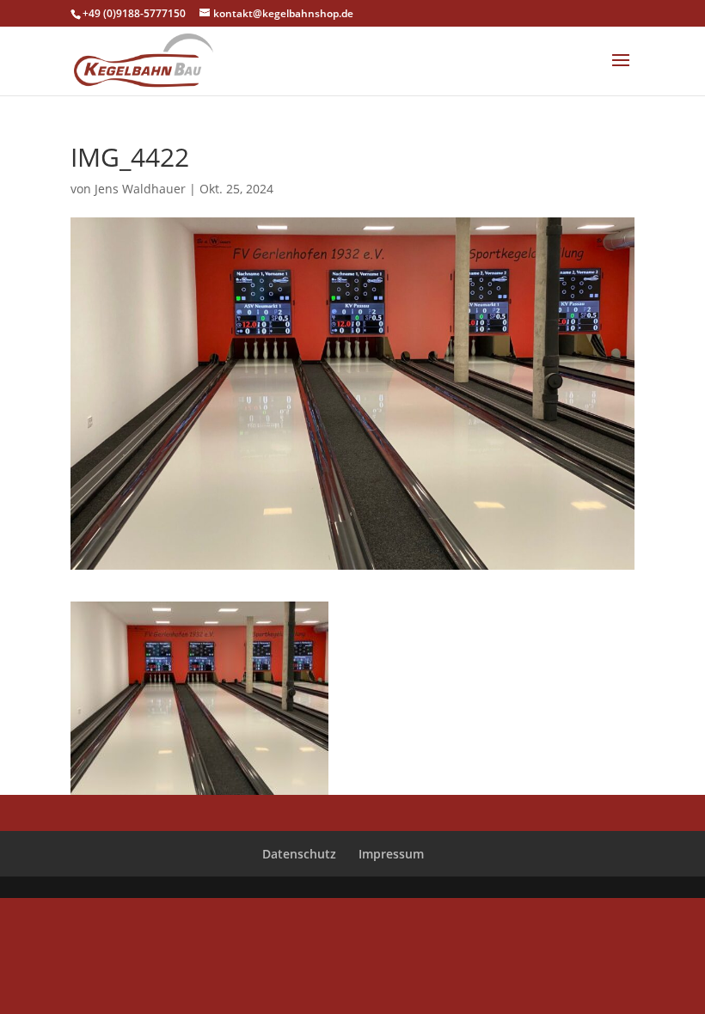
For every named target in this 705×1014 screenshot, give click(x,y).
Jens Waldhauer (140, 188)
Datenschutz (299, 854)
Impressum (391, 854)
